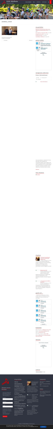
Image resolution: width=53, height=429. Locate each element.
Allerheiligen (16, 386)
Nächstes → (31, 40)
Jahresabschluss (23, 397)
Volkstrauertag (21, 410)
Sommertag (19, 406)
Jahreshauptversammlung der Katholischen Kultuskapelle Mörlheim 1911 (45, 258)
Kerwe (15, 399)
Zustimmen (43, 426)
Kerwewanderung (20, 399)
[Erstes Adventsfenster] (43, 81)
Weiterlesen (37, 169)
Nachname (5, 401)
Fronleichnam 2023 (42, 332)
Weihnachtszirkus (20, 414)
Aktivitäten (39, 79)
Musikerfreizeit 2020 (43, 270)
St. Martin (24, 406)
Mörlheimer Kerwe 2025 (47, 329)
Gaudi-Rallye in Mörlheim (40, 36)
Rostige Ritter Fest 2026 (39, 34)
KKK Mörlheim (12, 1)
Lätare (23, 400)
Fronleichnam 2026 (39, 35)
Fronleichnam (21, 390)
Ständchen (15, 408)
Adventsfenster (18, 383)
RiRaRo (18, 405)
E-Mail (4, 405)
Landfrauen (20, 400)
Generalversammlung (18, 394)
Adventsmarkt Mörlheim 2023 (44, 331)
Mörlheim (16, 402)
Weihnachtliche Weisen (18, 411)
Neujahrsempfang (17, 403)
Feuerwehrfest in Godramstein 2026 (41, 32)
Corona (22, 388)
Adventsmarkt (16, 385)
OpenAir (24, 403)
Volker (38, 77)
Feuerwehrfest (16, 390)
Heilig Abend (17, 397)
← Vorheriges (5, 40)
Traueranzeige (16, 410)
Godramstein (16, 396)
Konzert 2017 (16, 400)
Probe (15, 405)
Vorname (4, 397)
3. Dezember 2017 (44, 77)
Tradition (20, 408)
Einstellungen (32, 426)
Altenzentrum (22, 386)
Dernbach (16, 389)
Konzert (24, 399)
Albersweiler (21, 385)
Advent (16, 382)
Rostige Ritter (23, 405)
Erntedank (19, 389)
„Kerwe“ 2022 (46, 333)
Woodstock (15, 415)
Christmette (18, 388)
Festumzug (22, 389)
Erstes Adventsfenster (42, 75)
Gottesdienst (22, 396)
